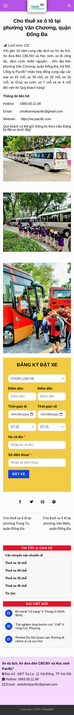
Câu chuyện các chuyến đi (24, 555)
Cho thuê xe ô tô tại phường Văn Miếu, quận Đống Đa (57, 523)
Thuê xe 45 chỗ (16, 585)
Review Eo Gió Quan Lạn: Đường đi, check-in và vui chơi (40, 639)
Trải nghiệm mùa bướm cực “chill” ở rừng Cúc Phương (39, 626)
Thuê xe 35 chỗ (16, 578)
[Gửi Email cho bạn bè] (42, 502)
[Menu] (5, 6)
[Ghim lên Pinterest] (54, 502)
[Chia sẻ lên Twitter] (31, 502)
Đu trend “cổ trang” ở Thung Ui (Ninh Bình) (40, 613)
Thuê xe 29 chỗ (16, 570)
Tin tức (10, 593)
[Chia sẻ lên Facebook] (20, 502)
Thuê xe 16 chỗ (16, 563)
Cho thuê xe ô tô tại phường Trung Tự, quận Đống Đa (17, 523)
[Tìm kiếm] (69, 6)
